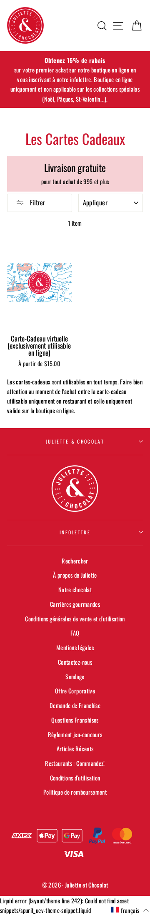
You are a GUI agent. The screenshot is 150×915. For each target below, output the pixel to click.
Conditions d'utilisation (75, 777)
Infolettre (75, 532)
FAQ (74, 632)
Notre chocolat (75, 589)
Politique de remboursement (75, 792)
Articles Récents (75, 748)
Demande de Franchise (75, 705)
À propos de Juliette (75, 575)
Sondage (75, 676)
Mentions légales (75, 647)
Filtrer (36, 202)
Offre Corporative (75, 690)
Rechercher (75, 560)
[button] (130, 910)
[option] (75, 79)
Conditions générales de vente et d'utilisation (75, 618)
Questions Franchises (74, 720)
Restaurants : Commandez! (75, 763)
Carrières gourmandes (75, 604)
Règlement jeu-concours (75, 734)
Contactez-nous (75, 662)
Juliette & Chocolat (75, 441)
